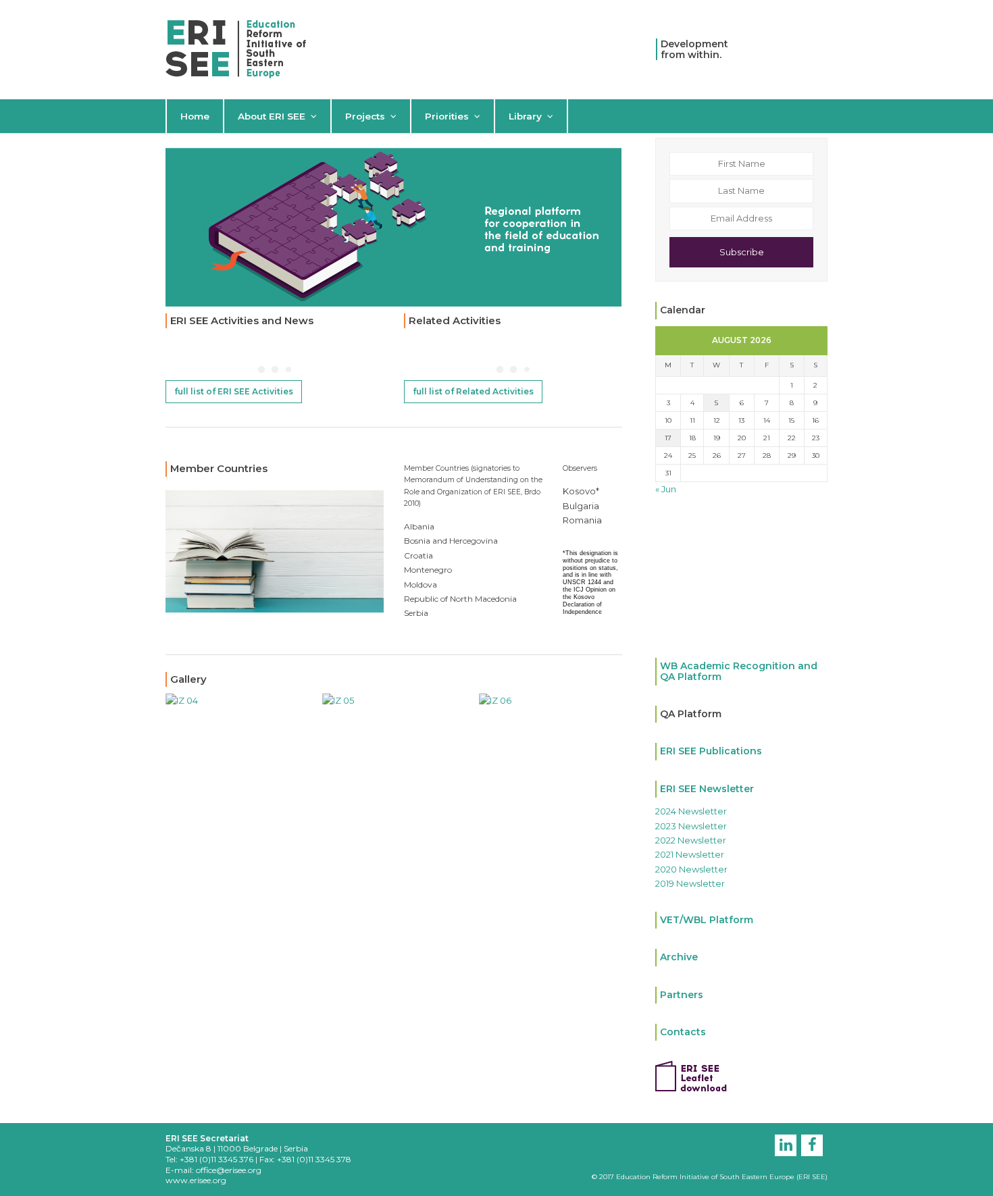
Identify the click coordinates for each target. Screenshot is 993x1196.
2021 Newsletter (689, 854)
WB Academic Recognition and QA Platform (738, 671)
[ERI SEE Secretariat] (236, 48)
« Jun (665, 489)
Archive (679, 957)
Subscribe (741, 251)
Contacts (683, 1032)
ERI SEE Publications (711, 751)
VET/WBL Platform (706, 920)
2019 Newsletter (690, 883)
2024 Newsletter (691, 811)
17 (668, 438)
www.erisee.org (196, 1180)
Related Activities (455, 321)
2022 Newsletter (690, 840)
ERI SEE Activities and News (241, 321)
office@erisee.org (228, 1170)
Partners (681, 995)
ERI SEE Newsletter (707, 789)
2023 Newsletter (691, 826)
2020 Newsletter (691, 869)
